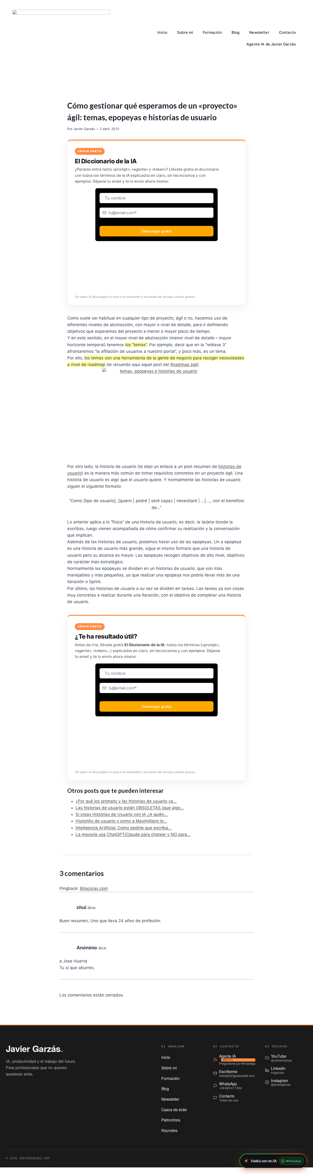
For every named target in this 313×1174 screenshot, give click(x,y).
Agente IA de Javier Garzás (271, 44)
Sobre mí (185, 32)
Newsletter (259, 32)
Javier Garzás (84, 129)
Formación (212, 32)
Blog (236, 32)
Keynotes (169, 1130)
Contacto (287, 32)
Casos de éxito (174, 1109)
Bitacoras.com (94, 888)
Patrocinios (170, 1119)
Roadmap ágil (183, 364)
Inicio (162, 32)
